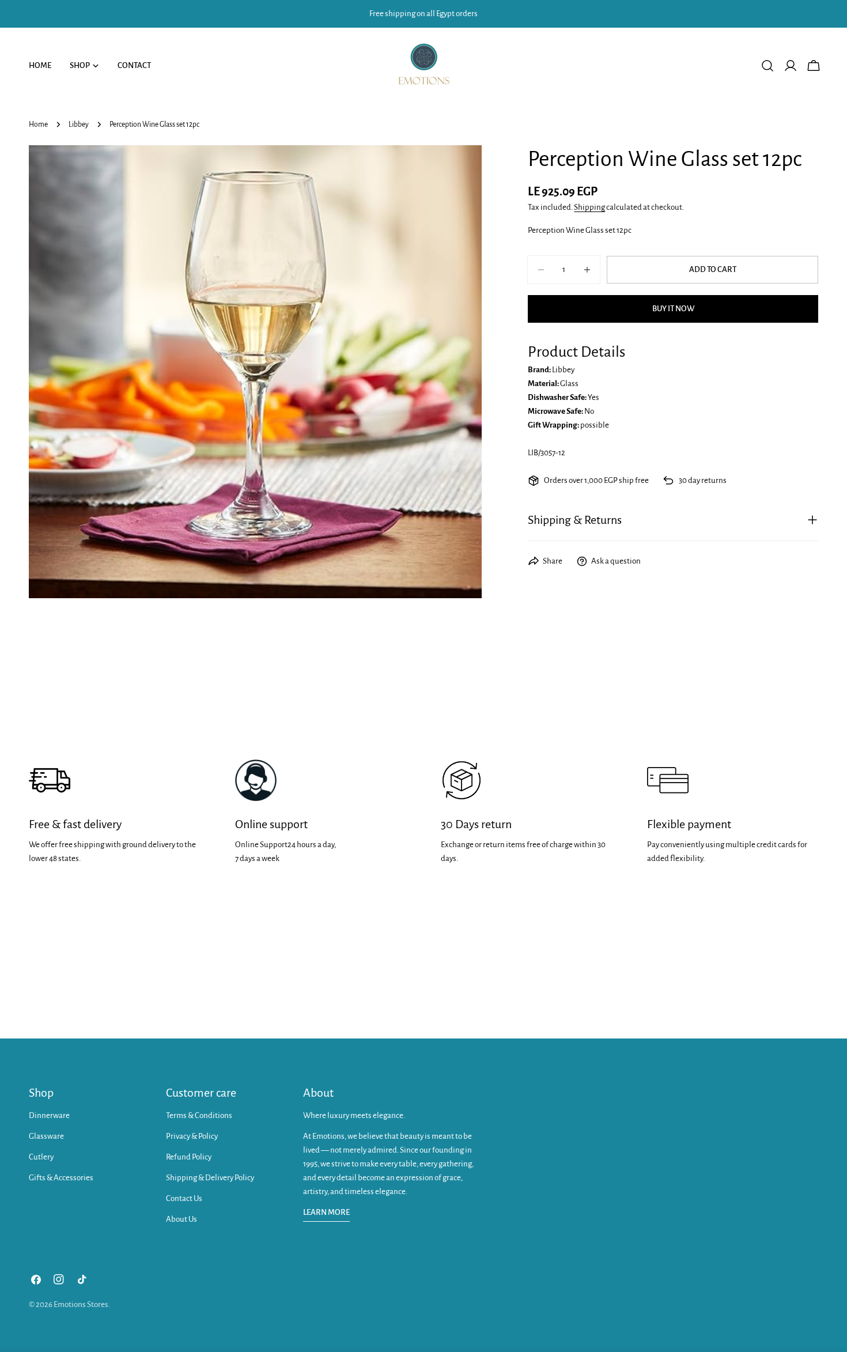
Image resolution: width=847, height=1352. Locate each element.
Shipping (589, 207)
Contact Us (184, 1198)
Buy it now (673, 308)
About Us (181, 1219)
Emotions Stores (81, 1304)
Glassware (46, 1136)
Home (38, 124)
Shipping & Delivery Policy (210, 1177)
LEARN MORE (326, 1212)
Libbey (79, 124)
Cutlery (41, 1157)
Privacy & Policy (192, 1136)
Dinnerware (49, 1115)
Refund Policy (188, 1157)
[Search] (767, 65)
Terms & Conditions (199, 1115)
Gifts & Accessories (61, 1177)
